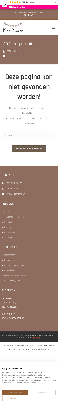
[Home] (4, 55)
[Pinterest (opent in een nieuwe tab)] (28, 15)
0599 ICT (37, 337)
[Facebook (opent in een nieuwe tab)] (25, 15)
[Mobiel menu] (52, 27)
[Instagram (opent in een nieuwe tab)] (32, 15)
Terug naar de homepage (29, 148)
